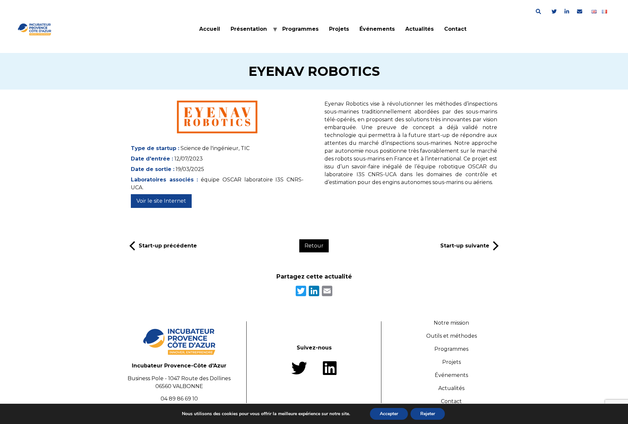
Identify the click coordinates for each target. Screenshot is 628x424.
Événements (377, 29)
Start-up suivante (464, 246)
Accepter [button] (389, 414)
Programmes (300, 29)
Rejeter (427, 414)
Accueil (209, 29)
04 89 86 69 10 (179, 399)
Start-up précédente (168, 246)
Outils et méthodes (451, 336)
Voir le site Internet (161, 201)
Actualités (419, 29)
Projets (339, 29)
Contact (455, 29)
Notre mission (451, 323)
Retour (314, 246)
